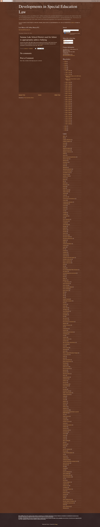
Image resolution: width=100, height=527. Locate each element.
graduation (65, 280)
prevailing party (66, 384)
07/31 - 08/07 (68, 89)
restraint (64, 423)
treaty (64, 496)
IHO (63, 297)
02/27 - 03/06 (68, 114)
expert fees (65, 255)
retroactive (65, 428)
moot (64, 335)
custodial (64, 222)
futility (64, 274)
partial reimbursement (67, 361)
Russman (65, 451)
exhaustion (65, 254)
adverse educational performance (69, 157)
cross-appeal (65, 215)
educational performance (68, 238)
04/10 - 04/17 (68, 104)
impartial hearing (66, 299)
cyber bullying (65, 224)
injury (64, 302)
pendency (65, 365)
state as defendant (66, 471)
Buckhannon (65, 184)
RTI (63, 447)
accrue (64, 144)
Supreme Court (66, 485)
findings (64, 267)
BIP (63, 181)
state (64, 470)
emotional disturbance (67, 243)
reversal (64, 433)
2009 (65, 128)
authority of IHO (66, 176)
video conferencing (66, 506)
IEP (63, 295)
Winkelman (65, 508)
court (64, 210)
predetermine (65, 378)
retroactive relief (66, 430)
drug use (64, 233)
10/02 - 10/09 (68, 84)
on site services (66, 354)
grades (64, 278)
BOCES (64, 183)
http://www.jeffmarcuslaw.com (24, 29)
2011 (65, 69)
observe (64, 351)
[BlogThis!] (39, 48)
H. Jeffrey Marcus (66, 281)
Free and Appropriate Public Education (70, 269)
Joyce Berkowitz (66, 311)
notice (64, 345)
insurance (65, 304)
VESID (64, 504)
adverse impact (66, 158)
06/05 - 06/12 (68, 97)
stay (64, 478)
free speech (65, 271)
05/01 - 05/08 (68, 99)
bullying (64, 186)
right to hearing (66, 440)
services (64, 456)
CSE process (65, 221)
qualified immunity (66, 394)
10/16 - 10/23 (68, 74)
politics (64, 375)
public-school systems (67, 392)
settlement (65, 457)
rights (64, 442)
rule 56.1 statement (67, 449)
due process (65, 235)
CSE (64, 217)
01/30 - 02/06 (68, 118)
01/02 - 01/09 (68, 123)
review (64, 437)
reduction (65, 403)
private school (65, 385)
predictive (65, 380)
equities (64, 247)
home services (66, 290)
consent (64, 207)
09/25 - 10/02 (68, 86)
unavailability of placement (68, 502)
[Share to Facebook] (42, 48)
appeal (64, 165)
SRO (64, 466)
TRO (64, 497)
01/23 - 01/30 (68, 120)
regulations (65, 408)
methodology (65, 333)
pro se (64, 387)
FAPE (64, 264)
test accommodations (67, 489)
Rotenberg (65, 444)
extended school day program (69, 257)
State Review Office (67, 475)
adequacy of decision (67, 151)
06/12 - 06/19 (68, 95)
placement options (66, 373)
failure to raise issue (67, 262)
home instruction (66, 283)
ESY (64, 248)
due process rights (66, 236)
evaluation (65, 252)
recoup (64, 399)
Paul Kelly (65, 363)
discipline (65, 231)
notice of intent (66, 347)
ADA (64, 146)
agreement (65, 160)
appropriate (65, 167)
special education (66, 463)
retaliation (65, 426)
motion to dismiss (66, 339)
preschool (65, 382)
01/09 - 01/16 (68, 121)
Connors (64, 205)
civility (64, 195)
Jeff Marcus (65, 309)
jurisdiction (65, 313)
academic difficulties (67, 139)
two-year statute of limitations (69, 501)
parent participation (66, 359)
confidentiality (65, 203)
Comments (66, 42)
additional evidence (66, 148)
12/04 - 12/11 (68, 72)
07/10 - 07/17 (68, 91)
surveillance (65, 487)
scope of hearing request (68, 452)
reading (64, 396)
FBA (64, 266)
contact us (73, 22)
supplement (65, 483)
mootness (65, 337)
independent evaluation (67, 300)
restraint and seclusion (67, 424)
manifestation (65, 328)
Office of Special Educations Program (70, 352)
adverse (64, 155)
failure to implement (67, 260)
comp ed (64, 200)
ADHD (64, 153)
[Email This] (38, 48)
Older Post (57, 95)
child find (64, 193)
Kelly (64, 316)
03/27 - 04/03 (68, 108)
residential (65, 419)
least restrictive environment (68, 321)
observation (65, 349)
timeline (64, 490)
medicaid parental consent (68, 332)
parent (64, 358)
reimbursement (66, 410)
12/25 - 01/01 (68, 70)
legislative (65, 323)
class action (65, 196)
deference (65, 229)
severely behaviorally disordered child (70, 461)
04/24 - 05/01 (68, 101)
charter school (66, 191)
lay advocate (65, 319)
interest (64, 306)
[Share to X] (40, 48)
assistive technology (67, 170)
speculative (65, 464)
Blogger (56, 524)
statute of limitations (67, 476)
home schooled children (67, 287)
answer (64, 163)
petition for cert (66, 366)
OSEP (64, 356)
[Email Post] (36, 48)
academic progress (66, 141)
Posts (65, 40)
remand (64, 418)
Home (39, 95)
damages (65, 226)
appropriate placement (67, 169)
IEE (63, 293)
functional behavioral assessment (69, 273)
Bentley (64, 179)
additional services (66, 150)
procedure (65, 389)
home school (65, 285)
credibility (65, 214)
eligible (64, 241)
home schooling (66, 288)
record (64, 397)
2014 (65, 63)
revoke (64, 438)
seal (64, 454)
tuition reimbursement (67, 499)
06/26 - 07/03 (68, 93)
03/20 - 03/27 (68, 110)
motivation (65, 340)
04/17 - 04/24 (68, 103)
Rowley (64, 445)
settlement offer (66, 459)
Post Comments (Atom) (29, 97)
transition (65, 494)
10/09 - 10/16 (68, 82)
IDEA (64, 292)
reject (64, 414)
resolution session (66, 421)
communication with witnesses (69, 198)
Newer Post (22, 95)
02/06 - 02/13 (68, 116)
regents (64, 404)
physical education (66, 368)
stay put (64, 480)
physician (65, 370)
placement (65, 371)
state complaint (66, 473)
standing (64, 468)
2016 (65, 61)
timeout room (65, 492)
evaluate (64, 250)
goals (64, 276)
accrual (64, 143)
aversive (64, 177)
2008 (65, 130)
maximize (65, 330)
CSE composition (66, 219)
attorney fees (65, 174)
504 (63, 137)
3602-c (64, 136)
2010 (65, 126)
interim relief (65, 307)
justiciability (65, 314)
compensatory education (68, 202)
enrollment (65, 245)
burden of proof (66, 189)
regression (65, 406)
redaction (65, 401)
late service (65, 318)
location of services (67, 325)
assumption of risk (66, 172)
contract (64, 209)
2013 (65, 65)
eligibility (64, 240)
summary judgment (66, 482)
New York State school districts (69, 342)
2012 (65, 67)
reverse (64, 435)
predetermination (66, 377)
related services (66, 416)
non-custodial (65, 344)
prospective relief (66, 390)
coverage (65, 212)
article (41, 45)
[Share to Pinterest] (43, 48)
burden (64, 188)
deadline (64, 228)
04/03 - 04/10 (68, 106)
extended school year (67, 259)
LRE (64, 326)
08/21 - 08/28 (68, 88)
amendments (65, 162)
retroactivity (65, 431)
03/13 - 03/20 (68, 112)
